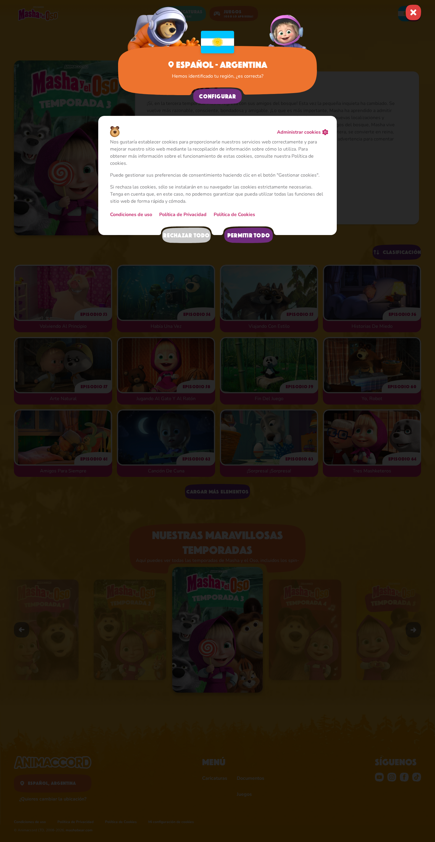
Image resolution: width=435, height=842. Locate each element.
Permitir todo (248, 235)
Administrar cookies (299, 132)
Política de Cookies (234, 214)
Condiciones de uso (131, 214)
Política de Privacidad (183, 214)
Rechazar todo (186, 235)
